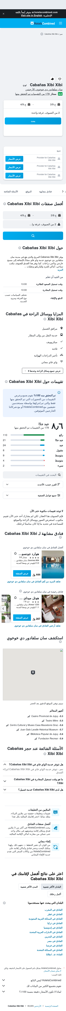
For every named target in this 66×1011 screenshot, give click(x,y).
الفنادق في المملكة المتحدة (49, 949)
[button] (3, 13)
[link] (34, 581)
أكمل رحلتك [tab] (55, 894)
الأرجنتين (37, 1005)
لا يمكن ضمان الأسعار (52, 970)
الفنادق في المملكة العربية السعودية (45, 918)
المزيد (60, 269)
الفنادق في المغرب (53, 909)
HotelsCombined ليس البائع (46, 980)
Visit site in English (31, 15)
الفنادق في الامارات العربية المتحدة (46, 932)
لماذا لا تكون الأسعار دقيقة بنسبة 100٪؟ (40, 991)
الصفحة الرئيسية (51, 1005)
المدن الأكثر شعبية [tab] (29, 886)
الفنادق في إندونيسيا (53, 927)
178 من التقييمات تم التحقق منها (32, 94)
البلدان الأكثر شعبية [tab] (52, 886)
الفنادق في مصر (54, 941)
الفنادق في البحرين (53, 936)
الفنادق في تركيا (54, 923)
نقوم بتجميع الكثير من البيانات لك (44, 986)
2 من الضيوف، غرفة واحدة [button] (46, 112)
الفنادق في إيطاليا (54, 954)
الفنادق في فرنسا (54, 945)
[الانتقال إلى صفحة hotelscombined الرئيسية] (42, 23)
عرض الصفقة (22, 573)
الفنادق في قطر (55, 914)
